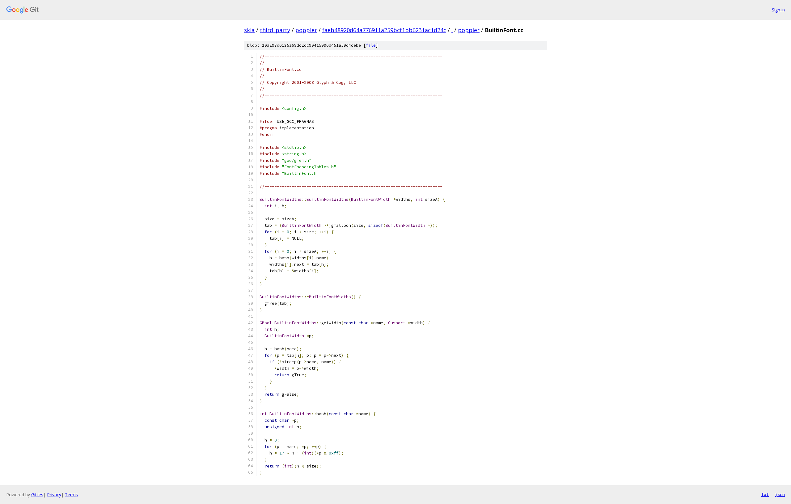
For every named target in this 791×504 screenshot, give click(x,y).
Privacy (54, 495)
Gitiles (37, 495)
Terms (71, 495)
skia (249, 30)
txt (765, 494)
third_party (275, 30)
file (371, 45)
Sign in (778, 10)
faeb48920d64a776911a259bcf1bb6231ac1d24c (384, 30)
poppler (306, 30)
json (780, 494)
